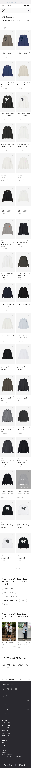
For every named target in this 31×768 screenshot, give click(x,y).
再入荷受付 (24, 484)
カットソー (19, 20)
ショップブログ (6, 733)
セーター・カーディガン (10, 600)
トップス (22, 679)
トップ (2, 679)
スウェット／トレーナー (10, 596)
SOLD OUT (23, 479)
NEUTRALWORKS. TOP (12, 679)
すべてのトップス (8, 588)
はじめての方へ (6, 722)
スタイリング (5, 730)
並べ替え (24, 765)
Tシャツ (23, 600)
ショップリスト (6, 727)
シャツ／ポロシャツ (9, 592)
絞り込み (9, 765)
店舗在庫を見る (24, 487)
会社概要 (4, 745)
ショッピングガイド (7, 725)
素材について (5, 736)
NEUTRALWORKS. (7, 20)
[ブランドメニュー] (28, 10)
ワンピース (7, 604)
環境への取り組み (7, 743)
